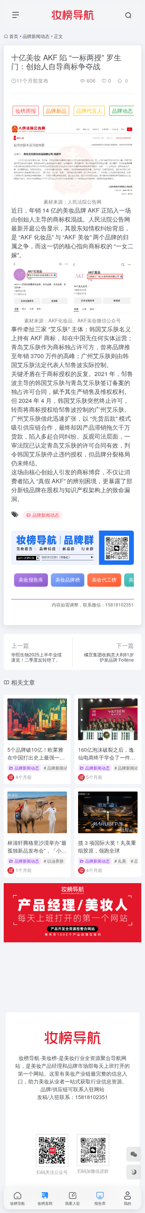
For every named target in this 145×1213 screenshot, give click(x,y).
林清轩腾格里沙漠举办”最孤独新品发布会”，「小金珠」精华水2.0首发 (37, 850)
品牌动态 (122, 110)
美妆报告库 (31, 580)
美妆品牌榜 (67, 580)
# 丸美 (120, 861)
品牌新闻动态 (36, 36)
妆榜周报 (25, 110)
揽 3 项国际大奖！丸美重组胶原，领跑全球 (107, 846)
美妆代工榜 (104, 580)
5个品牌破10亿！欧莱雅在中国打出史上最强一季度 (36, 757)
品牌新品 (56, 110)
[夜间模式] (133, 1172)
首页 (13, 36)
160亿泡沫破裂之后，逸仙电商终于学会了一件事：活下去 (106, 757)
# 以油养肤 (54, 861)
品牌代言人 (89, 110)
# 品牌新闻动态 (58, 768)
